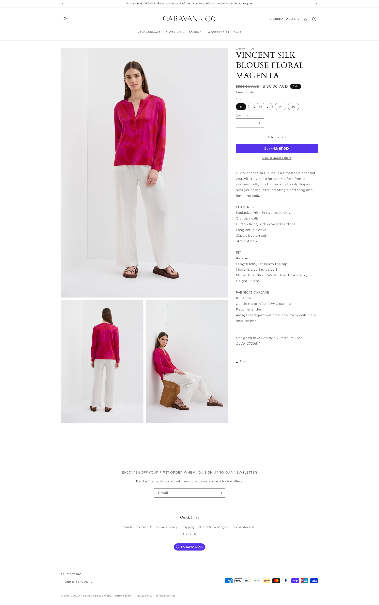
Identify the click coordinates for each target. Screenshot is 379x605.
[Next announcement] (316, 4)
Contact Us (144, 527)
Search (127, 527)
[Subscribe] (220, 493)
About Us (189, 534)
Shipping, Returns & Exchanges (204, 527)
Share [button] (244, 361)
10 (253, 106)
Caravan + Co (78, 596)
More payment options (277, 157)
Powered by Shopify (99, 596)
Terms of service (165, 596)
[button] (65, 19)
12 (266, 106)
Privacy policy (144, 596)
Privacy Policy (166, 527)
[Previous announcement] (62, 4)
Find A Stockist (243, 527)
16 (293, 106)
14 (280, 106)
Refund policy (123, 596)
